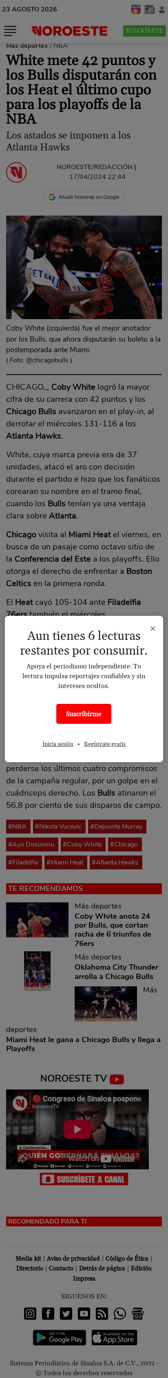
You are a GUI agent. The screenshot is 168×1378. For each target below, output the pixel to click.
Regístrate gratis (105, 744)
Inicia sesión (57, 744)
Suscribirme (84, 714)
